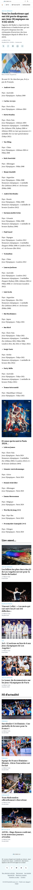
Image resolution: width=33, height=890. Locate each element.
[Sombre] (25, 1)
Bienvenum (19, 873)
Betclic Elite (16, 4)
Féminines (5, 721)
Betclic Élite (6, 829)
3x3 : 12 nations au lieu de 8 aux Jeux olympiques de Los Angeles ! (16, 645)
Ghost (27, 882)
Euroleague (26, 4)
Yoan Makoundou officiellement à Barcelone (14, 798)
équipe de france (7, 603)
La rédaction (6, 40)
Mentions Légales (21, 875)
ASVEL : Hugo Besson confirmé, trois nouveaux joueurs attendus (16, 834)
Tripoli (16, 883)
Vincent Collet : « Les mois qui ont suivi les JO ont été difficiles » (16, 608)
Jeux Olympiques (7, 11)
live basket (27, 873)
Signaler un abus (14, 877)
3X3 (3, 640)
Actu (7, 4)
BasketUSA (11, 875)
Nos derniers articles (8, 873)
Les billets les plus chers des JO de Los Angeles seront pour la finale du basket (16, 572)
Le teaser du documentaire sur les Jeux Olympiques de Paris (16, 681)
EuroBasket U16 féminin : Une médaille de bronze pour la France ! (16, 726)
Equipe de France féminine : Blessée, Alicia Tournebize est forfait (16, 763)
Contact (23, 877)
